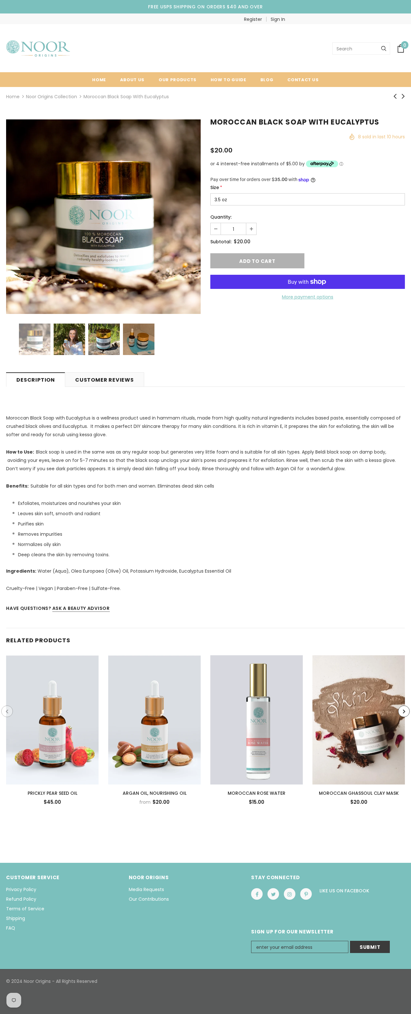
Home (13, 96)
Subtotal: (221, 241)
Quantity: (221, 217)
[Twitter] (273, 894)
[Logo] (38, 48)
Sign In (278, 19)
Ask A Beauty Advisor (81, 608)
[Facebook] (257, 894)
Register (253, 19)
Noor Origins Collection (51, 96)
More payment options (307, 297)
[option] (103, 216)
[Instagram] (289, 894)
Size (216, 187)
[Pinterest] (306, 894)
